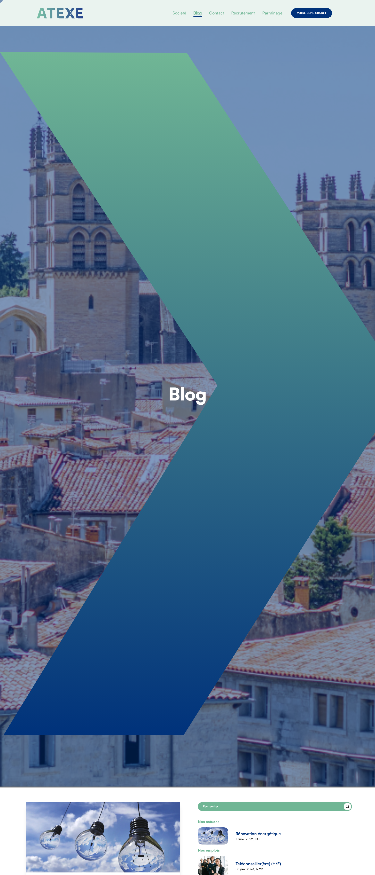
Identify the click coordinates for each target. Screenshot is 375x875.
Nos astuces (208, 821)
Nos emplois (209, 850)
